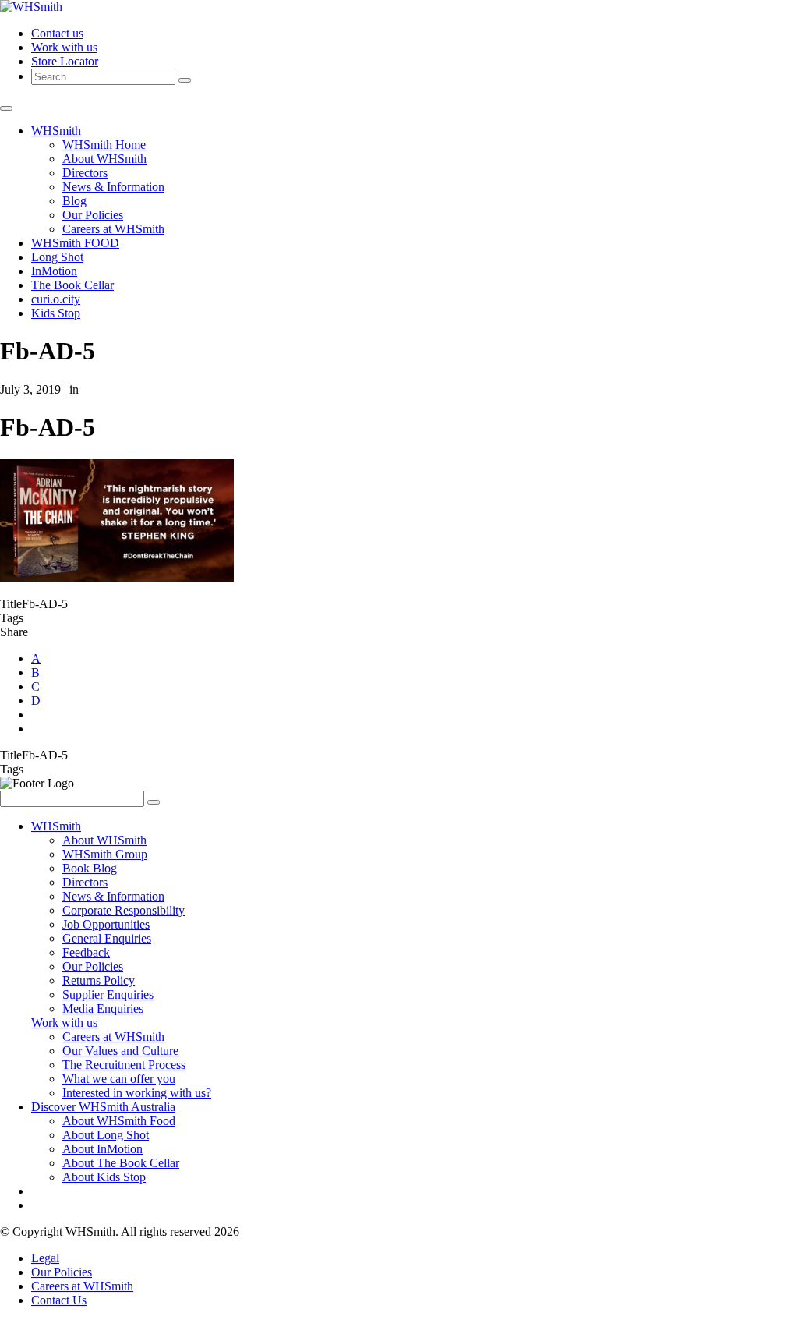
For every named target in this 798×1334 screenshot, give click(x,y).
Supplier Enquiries (108, 994)
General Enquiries (106, 938)
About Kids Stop (104, 1177)
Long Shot (57, 257)
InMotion (54, 271)
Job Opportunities (106, 924)
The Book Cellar (72, 285)
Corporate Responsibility (123, 910)
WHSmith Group (104, 854)
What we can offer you (118, 1078)
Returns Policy (98, 980)
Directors (85, 172)
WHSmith (56, 130)
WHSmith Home (104, 144)
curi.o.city (55, 299)
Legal (45, 1258)
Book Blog (89, 868)
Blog (74, 200)
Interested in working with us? (136, 1092)
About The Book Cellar (120, 1162)
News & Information (113, 186)
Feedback (86, 952)
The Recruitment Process (123, 1064)
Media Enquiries (102, 1008)
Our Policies (92, 214)
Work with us (64, 47)
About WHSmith (104, 158)
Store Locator (64, 61)
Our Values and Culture (120, 1050)
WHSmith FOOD (75, 242)
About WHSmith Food (118, 1120)
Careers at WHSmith (113, 228)
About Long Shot (105, 1134)
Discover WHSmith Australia (103, 1106)
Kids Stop (55, 313)
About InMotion (102, 1148)
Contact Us (59, 1300)
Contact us (57, 33)
